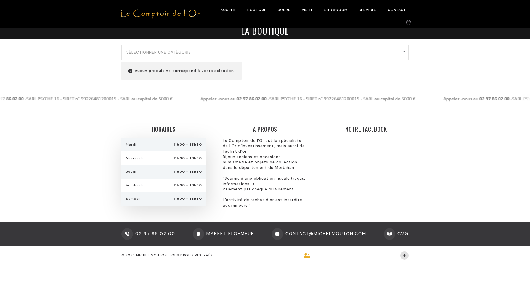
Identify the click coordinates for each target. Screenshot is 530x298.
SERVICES (368, 10)
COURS (284, 10)
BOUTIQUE (256, 10)
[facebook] (404, 255)
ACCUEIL (228, 10)
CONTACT (397, 10)
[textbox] (262, 52)
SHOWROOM (336, 10)
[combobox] (265, 52)
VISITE (307, 10)
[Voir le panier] (408, 22)
